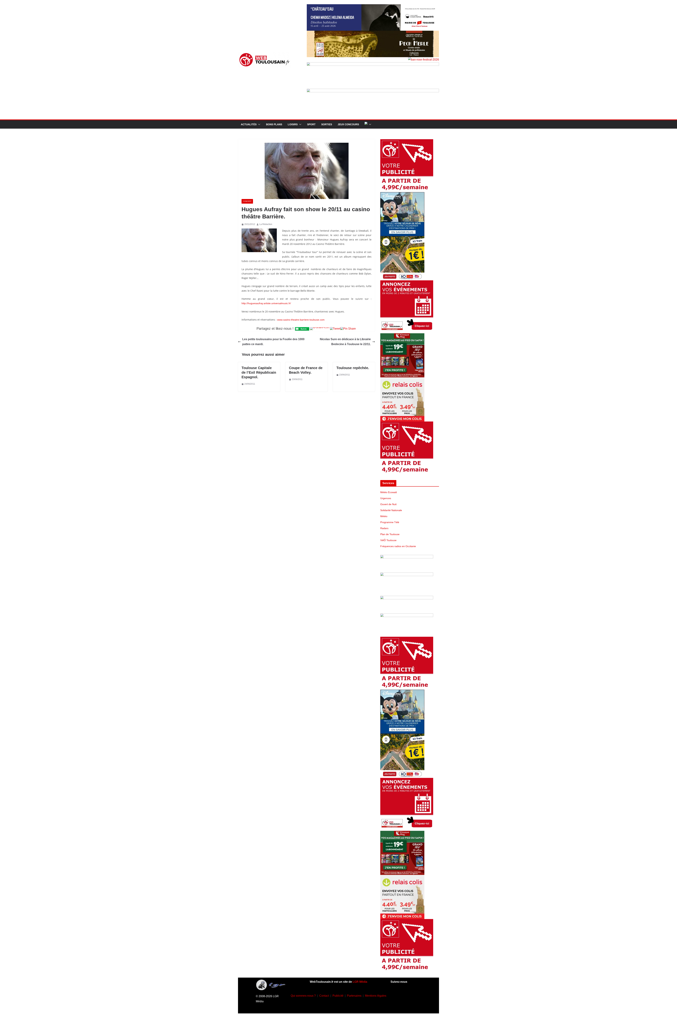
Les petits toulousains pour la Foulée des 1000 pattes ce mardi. (273, 342)
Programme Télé (389, 522)
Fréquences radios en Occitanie (398, 546)
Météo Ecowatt (388, 492)
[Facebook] (395, 994)
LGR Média (360, 981)
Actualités (249, 124)
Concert (247, 201)
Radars (384, 528)
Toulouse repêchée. (352, 368)
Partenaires (354, 995)
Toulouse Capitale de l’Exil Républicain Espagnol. (259, 372)
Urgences (385, 498)
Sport (311, 124)
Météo (383, 516)
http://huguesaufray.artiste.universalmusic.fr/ (266, 303)
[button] (258, 124)
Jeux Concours (348, 124)
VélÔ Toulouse (388, 540)
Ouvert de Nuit (388, 504)
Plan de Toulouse (390, 534)
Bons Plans (274, 124)
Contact (324, 995)
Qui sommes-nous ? (303, 995)
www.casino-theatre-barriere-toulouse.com (301, 319)
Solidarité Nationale (391, 510)
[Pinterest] (411, 1005)
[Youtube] (416, 994)
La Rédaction (265, 224)
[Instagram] (405, 994)
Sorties (326, 124)
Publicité (338, 995)
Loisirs (293, 124)
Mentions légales (375, 995)
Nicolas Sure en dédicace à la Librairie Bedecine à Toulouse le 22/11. (345, 342)
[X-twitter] (400, 1005)
